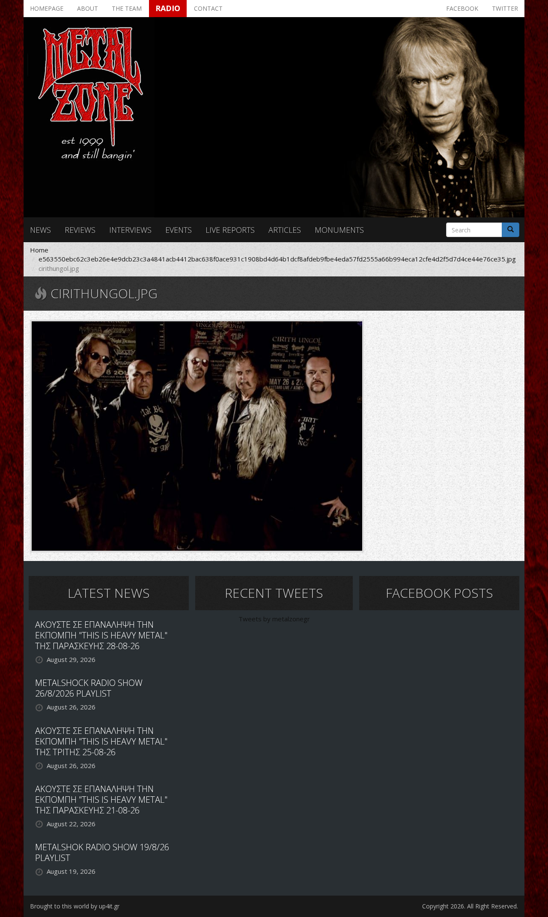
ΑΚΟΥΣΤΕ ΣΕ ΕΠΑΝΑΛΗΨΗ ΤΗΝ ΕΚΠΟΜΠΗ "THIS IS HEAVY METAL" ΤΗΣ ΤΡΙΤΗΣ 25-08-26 (101, 741)
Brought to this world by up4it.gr (74, 906)
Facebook (462, 8)
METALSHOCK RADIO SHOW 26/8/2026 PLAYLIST (89, 688)
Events (178, 230)
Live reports (230, 230)
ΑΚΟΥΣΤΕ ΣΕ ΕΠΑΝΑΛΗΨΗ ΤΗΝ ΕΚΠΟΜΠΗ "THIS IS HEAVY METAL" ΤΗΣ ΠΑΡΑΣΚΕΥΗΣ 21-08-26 (101, 799)
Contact (208, 8)
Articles (284, 230)
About (87, 8)
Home (39, 250)
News (40, 230)
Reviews (80, 230)
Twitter (505, 8)
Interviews (130, 230)
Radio (167, 8)
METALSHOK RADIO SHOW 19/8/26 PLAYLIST (102, 852)
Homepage (46, 8)
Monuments (339, 230)
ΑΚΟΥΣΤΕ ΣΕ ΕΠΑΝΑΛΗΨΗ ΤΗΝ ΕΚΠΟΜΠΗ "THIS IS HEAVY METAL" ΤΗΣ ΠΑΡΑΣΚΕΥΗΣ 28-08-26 (101, 635)
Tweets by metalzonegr (274, 618)
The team (127, 8)
